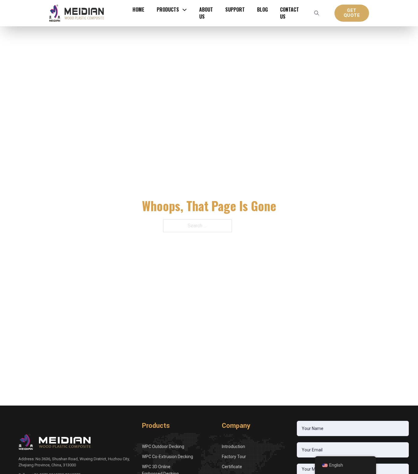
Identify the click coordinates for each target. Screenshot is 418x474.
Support (235, 9)
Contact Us (289, 13)
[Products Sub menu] (184, 9)
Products (168, 9)
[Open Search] (316, 13)
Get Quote (352, 13)
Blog (262, 9)
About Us (206, 13)
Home (138, 9)
